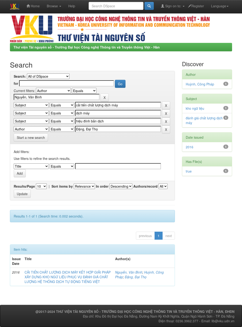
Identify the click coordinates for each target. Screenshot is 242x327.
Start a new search (31, 137)
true (189, 171)
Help (71, 6)
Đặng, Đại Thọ (136, 277)
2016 (189, 147)
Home (35, 6)
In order (102, 186)
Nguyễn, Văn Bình (128, 272)
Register (197, 6)
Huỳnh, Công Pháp (200, 84)
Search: (20, 76)
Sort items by (62, 186)
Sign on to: (173, 6)
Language (218, 6)
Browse (53, 6)
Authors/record (145, 186)
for (16, 83)
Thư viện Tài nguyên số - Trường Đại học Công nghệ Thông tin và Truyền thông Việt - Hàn (86, 47)
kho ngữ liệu (195, 108)
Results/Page (24, 186)
